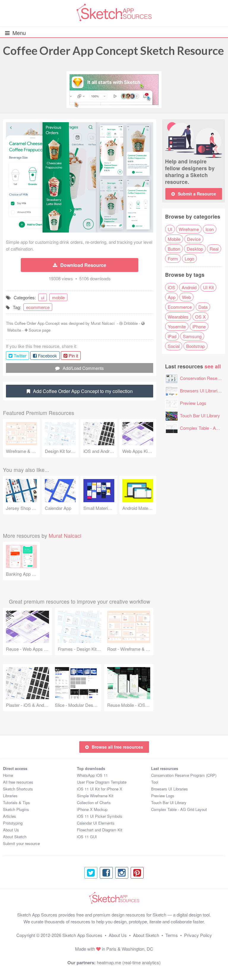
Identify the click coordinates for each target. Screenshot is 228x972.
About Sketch (14, 836)
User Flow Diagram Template (101, 782)
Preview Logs (193, 403)
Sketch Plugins (16, 809)
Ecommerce (180, 307)
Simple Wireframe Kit (95, 795)
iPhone (199, 326)
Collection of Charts (94, 802)
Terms (171, 935)
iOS (171, 287)
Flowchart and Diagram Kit (99, 830)
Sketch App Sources (82, 935)
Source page (39, 330)
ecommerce (38, 307)
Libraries (10, 795)
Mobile (174, 239)
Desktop (195, 249)
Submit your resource (21, 843)
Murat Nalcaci (103, 323)
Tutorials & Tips (16, 802)
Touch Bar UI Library (200, 415)
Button (174, 249)
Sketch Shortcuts (18, 789)
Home (8, 775)
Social (174, 346)
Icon (209, 229)
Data (203, 307)
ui (42, 297)
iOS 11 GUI (87, 836)
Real (214, 249)
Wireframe (189, 229)
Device (194, 239)
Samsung (192, 336)
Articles (9, 816)
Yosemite (177, 326)
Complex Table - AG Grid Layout (179, 809)
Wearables (178, 317)
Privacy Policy (198, 935)
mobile (58, 297)
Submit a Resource (197, 194)
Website (14, 330)
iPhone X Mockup (92, 809)
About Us (11, 830)
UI (170, 229)
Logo (189, 258)
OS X (200, 317)
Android (189, 287)
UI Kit (208, 287)
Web (186, 297)
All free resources (18, 782)
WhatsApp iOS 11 (92, 775)
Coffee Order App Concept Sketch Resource (113, 50)
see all (213, 366)
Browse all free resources (117, 747)
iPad (172, 336)
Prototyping (13, 823)
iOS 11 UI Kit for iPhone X (99, 789)
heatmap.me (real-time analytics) (129, 962)
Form (173, 258)
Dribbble (131, 323)
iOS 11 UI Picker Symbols (99, 816)
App (171, 297)
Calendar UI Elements (96, 823)
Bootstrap (195, 346)
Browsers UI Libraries (201, 390)
